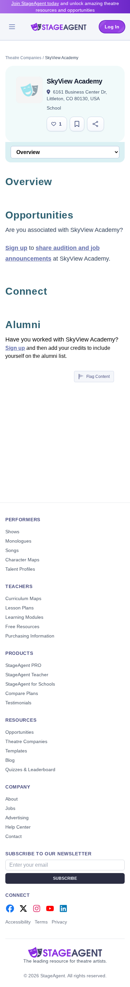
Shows (12, 531)
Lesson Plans (19, 607)
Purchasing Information (29, 636)
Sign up (16, 248)
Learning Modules (24, 617)
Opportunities (19, 732)
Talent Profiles (20, 569)
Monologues (18, 541)
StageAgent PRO (23, 665)
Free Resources (22, 626)
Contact (13, 836)
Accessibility (18, 922)
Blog (10, 760)
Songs (12, 550)
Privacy (59, 922)
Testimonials (18, 702)
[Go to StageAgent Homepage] (65, 952)
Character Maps (22, 559)
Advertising (17, 817)
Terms (41, 922)
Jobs (10, 808)
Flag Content (98, 376)
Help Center (18, 827)
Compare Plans (21, 693)
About (11, 799)
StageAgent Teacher (26, 674)
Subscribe (65, 878)
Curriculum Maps (23, 598)
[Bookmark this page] (77, 124)
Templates (16, 750)
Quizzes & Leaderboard (30, 769)
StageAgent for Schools (30, 684)
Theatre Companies (23, 57)
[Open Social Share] (95, 124)
